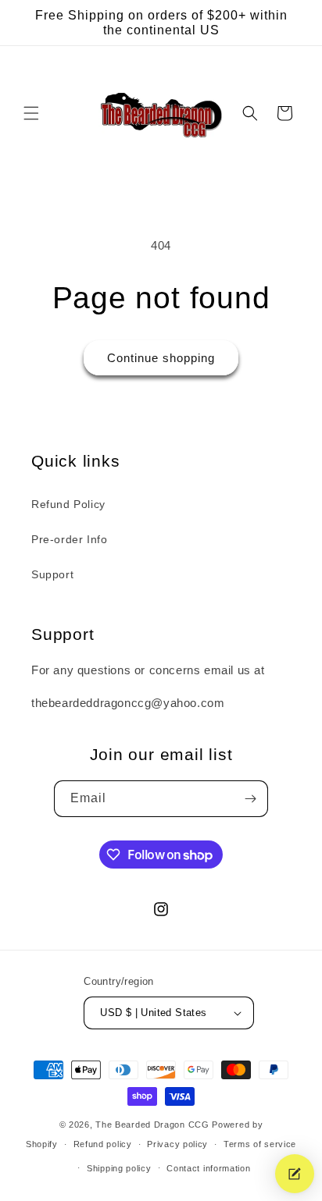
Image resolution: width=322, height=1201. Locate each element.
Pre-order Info (69, 539)
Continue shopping (161, 357)
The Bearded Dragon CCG (152, 1124)
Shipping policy (119, 1168)
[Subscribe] (250, 798)
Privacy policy (177, 1144)
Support (52, 574)
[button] (31, 113)
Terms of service (260, 1144)
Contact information (208, 1168)
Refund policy (102, 1144)
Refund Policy (68, 504)
